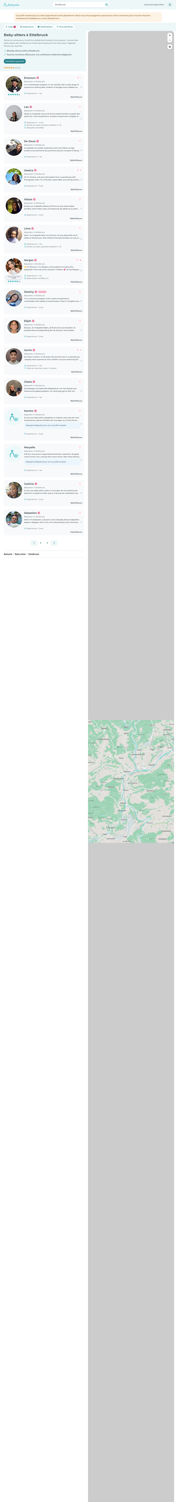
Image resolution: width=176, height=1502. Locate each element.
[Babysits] (11, 4)
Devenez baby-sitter (154, 4)
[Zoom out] (169, 40)
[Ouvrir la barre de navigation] (170, 4)
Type (11, 27)
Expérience (28, 27)
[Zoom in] (169, 35)
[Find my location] (169, 46)
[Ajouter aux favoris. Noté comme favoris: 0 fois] (79, 107)
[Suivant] (54, 543)
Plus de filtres (66, 27)
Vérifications (46, 27)
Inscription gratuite (14, 61)
